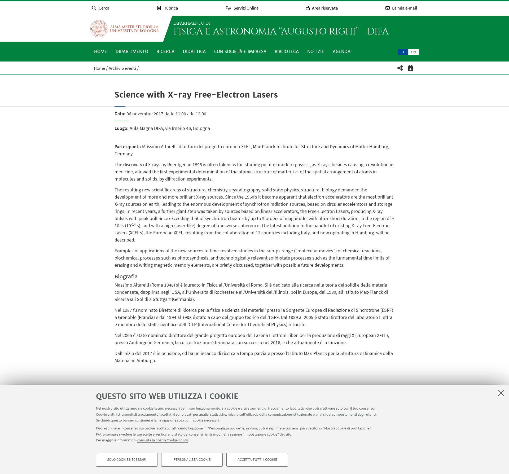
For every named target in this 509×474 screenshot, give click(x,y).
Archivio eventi (122, 68)
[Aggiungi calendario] (410, 68)
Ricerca (165, 51)
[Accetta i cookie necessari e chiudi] (501, 393)
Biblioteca (287, 51)
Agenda (341, 51)
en (413, 51)
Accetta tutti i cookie (257, 459)
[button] (400, 68)
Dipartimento (132, 51)
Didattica (194, 51)
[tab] (403, 51)
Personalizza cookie (192, 459)
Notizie (315, 51)
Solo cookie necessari (126, 459)
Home (100, 51)
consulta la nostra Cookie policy (162, 440)
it (403, 51)
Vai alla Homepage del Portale (124, 28)
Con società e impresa (240, 51)
